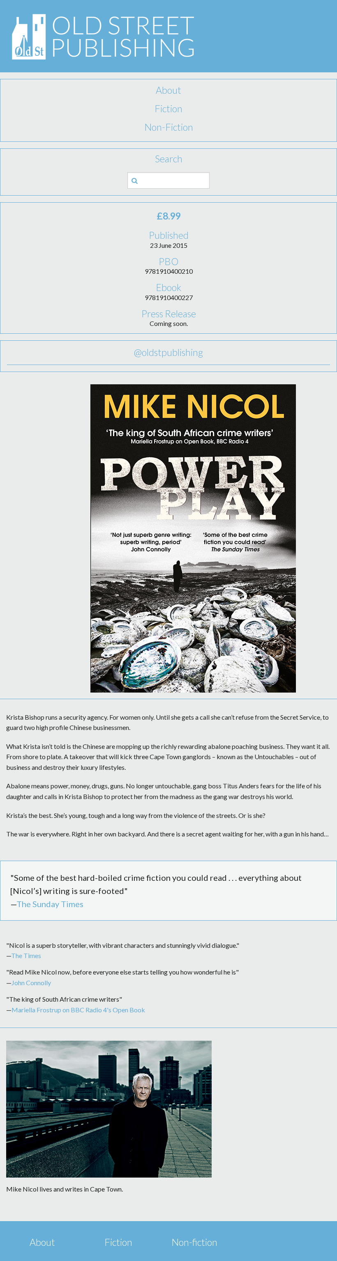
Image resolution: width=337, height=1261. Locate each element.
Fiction (168, 108)
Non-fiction (194, 1242)
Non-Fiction (168, 127)
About (168, 90)
